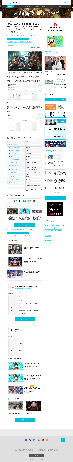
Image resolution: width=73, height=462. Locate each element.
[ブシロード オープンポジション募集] (55, 27)
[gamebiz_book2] (55, 41)
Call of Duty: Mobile (13, 153)
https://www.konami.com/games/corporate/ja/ (23, 288)
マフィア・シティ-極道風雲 (14, 157)
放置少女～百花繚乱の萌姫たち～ (15, 159)
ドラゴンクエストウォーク (14, 142)
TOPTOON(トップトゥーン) (49, 227)
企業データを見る (24, 319)
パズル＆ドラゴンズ (13, 172)
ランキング (10, 21)
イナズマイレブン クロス (49, 225)
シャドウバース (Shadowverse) (15, 150)
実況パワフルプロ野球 (14, 169)
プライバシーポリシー (65, 445)
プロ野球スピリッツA (14, 151)
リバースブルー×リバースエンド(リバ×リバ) (52, 232)
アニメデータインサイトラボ (59, 225)
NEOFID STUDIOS (48, 240)
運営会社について (7, 445)
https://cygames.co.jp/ (19, 331)
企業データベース (18, 6)
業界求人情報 (28, 6)
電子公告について (48, 445)
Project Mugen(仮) (58, 230)
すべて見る (25, 225)
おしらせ (55, 445)
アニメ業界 (50, 6)
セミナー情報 (36, 6)
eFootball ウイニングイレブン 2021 (26, 41)
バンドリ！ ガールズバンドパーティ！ (16, 147)
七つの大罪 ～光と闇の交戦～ (15, 165)
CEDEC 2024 (58, 227)
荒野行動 (12, 156)
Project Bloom (47, 235)
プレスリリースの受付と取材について (34, 445)
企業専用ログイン (36, 455)
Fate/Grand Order (13, 154)
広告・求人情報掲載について (19, 445)
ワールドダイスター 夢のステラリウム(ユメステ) (52, 238)
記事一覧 (10, 6)
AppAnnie (11, 102)
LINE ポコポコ (13, 176)
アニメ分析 (58, 6)
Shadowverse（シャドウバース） (13, 41)
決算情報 (44, 6)
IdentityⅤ (12, 182)
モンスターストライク (14, 144)
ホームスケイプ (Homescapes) (15, 179)
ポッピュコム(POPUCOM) (49, 230)
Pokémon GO (13, 148)
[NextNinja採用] (55, 209)
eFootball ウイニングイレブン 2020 (16, 145)
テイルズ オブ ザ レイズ (14, 162)
